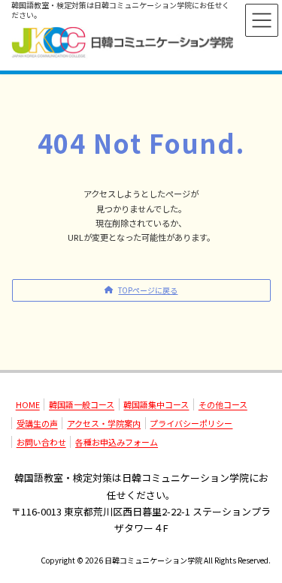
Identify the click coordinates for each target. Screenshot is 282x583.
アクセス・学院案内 (104, 423)
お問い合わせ (41, 442)
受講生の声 (37, 423)
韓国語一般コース (81, 404)
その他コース (223, 404)
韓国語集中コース (156, 404)
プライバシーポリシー (191, 423)
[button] (141, 290)
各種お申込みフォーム (116, 442)
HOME (28, 404)
